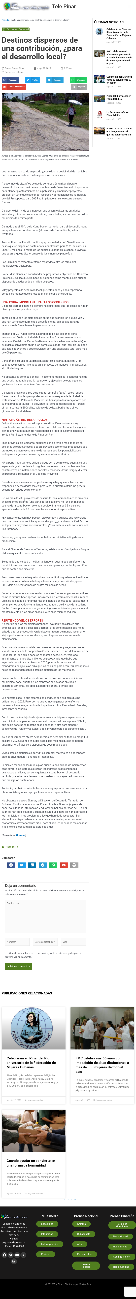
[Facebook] (4, 1255)
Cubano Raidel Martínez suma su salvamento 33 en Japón (119, 79)
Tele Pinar (64, 6)
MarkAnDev (85, 1284)
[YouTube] (17, 1255)
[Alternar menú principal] (129, 6)
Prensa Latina (84, 1254)
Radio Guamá (120, 1236)
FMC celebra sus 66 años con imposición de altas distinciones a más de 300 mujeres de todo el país (119, 57)
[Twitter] (11, 1255)
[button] (10, 80)
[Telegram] (23, 1255)
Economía (12, 29)
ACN (79, 1244)
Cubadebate (83, 1234)
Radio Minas (120, 1246)
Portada (5, 20)
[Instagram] (14, 1261)
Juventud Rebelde (86, 1265)
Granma (20, 835)
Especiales (47, 1223)
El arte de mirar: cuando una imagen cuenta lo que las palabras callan (119, 131)
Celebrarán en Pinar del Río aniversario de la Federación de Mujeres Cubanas (31, 1062)
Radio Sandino (121, 1266)
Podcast (45, 1254)
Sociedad (24, 29)
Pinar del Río (11, 847)
